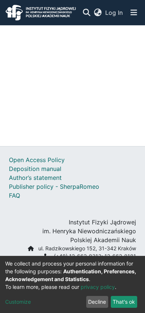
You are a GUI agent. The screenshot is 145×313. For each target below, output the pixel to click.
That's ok (124, 302)
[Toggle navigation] (133, 13)
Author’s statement (35, 177)
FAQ (14, 195)
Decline (97, 302)
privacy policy (98, 287)
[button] (97, 12)
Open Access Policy (37, 160)
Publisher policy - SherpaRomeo (54, 186)
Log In (114, 12)
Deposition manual (35, 168)
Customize (18, 302)
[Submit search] (86, 12)
